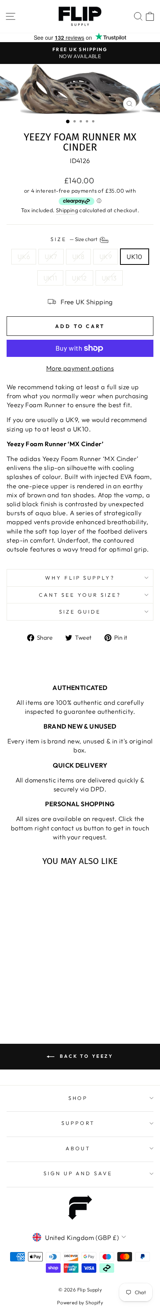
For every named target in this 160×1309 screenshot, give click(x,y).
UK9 (105, 256)
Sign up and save (78, 1173)
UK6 (23, 256)
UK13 (109, 278)
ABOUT (78, 1148)
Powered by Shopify (80, 1302)
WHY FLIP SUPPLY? (80, 578)
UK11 (50, 278)
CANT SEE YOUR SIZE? (80, 595)
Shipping (67, 210)
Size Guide (80, 611)
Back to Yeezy (85, 1056)
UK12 (79, 278)
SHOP (78, 1098)
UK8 (78, 256)
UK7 (51, 256)
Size (74, 239)
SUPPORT (78, 1123)
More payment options (80, 368)
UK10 (135, 256)
